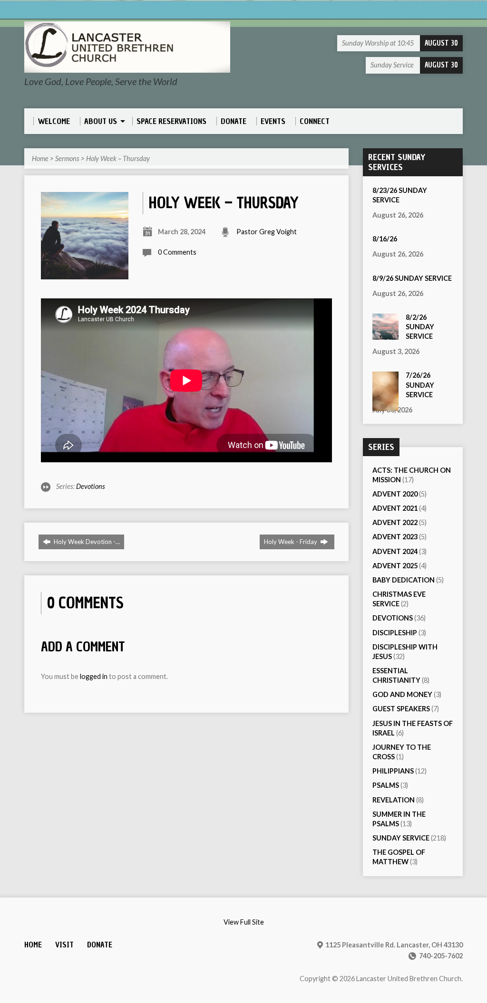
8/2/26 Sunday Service (420, 326)
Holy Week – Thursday (118, 158)
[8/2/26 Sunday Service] (385, 335)
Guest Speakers (401, 709)
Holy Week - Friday (291, 541)
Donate (99, 945)
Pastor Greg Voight (266, 232)
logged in (93, 676)
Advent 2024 (395, 551)
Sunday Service (400, 838)
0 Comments (177, 252)
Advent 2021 (395, 508)
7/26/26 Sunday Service (420, 384)
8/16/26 (384, 239)
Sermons (67, 158)
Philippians (393, 771)
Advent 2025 (395, 566)
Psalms (385, 785)
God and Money (402, 694)
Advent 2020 (395, 494)
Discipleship (394, 633)
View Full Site (244, 922)
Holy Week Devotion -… (86, 541)
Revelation (393, 800)
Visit (64, 945)
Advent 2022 (395, 522)
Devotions (90, 486)
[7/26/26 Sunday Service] (385, 405)
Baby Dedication (403, 580)
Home (40, 158)
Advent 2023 (395, 537)
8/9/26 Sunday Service (412, 278)
